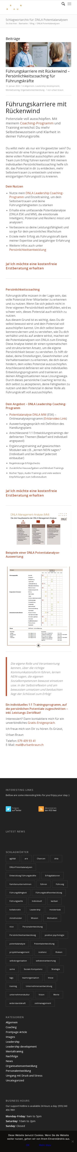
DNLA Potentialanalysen (20, 867)
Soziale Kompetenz (33, 969)
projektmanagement (19, 952)
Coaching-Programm (37, 123)
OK (27, 1145)
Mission (34, 918)
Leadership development (47, 86)
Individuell (37, 901)
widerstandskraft (17, 1003)
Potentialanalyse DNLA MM (27, 415)
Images (10, 1037)
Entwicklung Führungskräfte (22, 875)
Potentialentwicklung (44, 943)
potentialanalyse (17, 943)
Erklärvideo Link (55, 419)
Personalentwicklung (33, 926)
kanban (54, 901)
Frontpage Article (16, 1032)
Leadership (35, 909)
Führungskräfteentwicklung (49, 892)
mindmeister (15, 918)
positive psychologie (54, 935)
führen (43, 884)
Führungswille (16, 901)
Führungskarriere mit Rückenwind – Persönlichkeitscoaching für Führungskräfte (38, 76)
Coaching (11, 1027)
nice (11, 926)
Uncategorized (15, 1080)
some (12, 969)
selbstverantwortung (46, 960)
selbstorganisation (18, 960)
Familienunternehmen (20, 884)
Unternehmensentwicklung (39, 986)
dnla (56, 858)
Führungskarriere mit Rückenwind (36, 107)
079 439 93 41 (27, 741)
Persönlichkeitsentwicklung (27, 250)
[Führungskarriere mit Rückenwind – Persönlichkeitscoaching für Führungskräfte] (38, 54)
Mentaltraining (13, 90)
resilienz (42, 952)
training (13, 986)
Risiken (59, 952)
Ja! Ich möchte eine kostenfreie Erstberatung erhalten (31, 266)
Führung (60, 884)
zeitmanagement (43, 1003)
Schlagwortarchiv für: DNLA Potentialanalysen (37, 20)
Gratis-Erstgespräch (41, 723)
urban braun (57, 90)
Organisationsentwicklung (32, 90)
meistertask (55, 909)
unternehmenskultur (19, 994)
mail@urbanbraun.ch (29, 745)
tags (11, 977)
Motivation (52, 918)
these (50, 977)
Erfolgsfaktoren (52, 875)
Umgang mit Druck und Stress (24, 1075)
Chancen (41, 858)
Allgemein (29, 86)
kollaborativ (15, 909)
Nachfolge (12, 1056)
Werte (56, 994)
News (9, 1061)
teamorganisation (30, 977)
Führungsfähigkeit (18, 892)
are (26, 858)
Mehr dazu (45, 1145)
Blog (32, 23)
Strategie (55, 969)
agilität (12, 858)
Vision (41, 994)
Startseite (23, 23)
